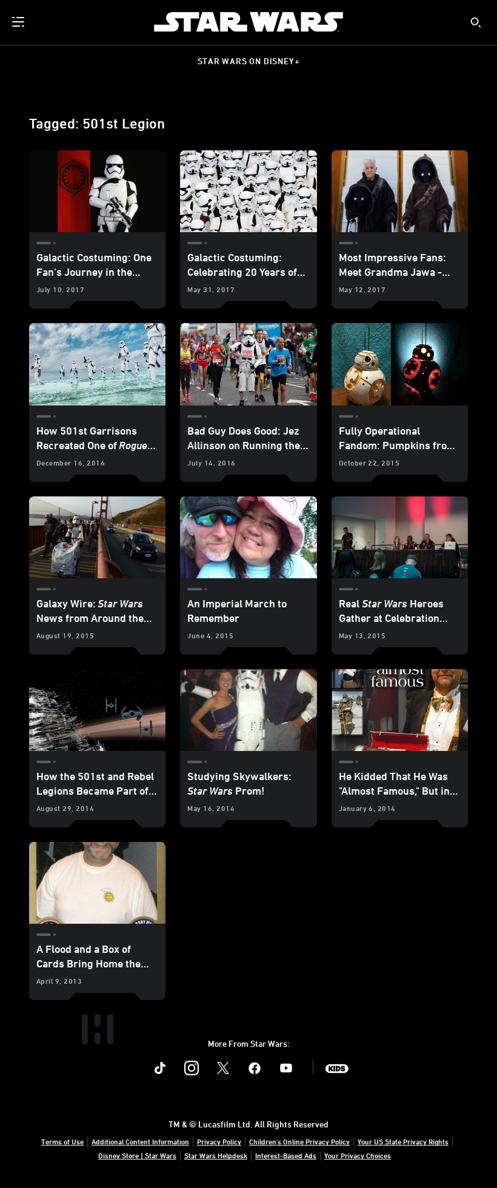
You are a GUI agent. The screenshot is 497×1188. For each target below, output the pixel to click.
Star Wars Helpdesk (215, 1155)
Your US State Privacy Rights (403, 1141)
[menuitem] (19, 21)
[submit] (475, 22)
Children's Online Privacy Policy (299, 1141)
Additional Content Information (140, 1141)
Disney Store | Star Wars (137, 1155)
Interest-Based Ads (285, 1155)
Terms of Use (62, 1141)
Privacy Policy (219, 1141)
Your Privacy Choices (357, 1155)
